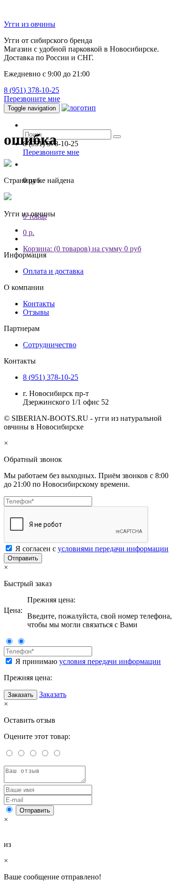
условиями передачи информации (113, 549)
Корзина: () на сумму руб (82, 249)
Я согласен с (91, 549)
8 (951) (31, 90)
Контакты (39, 304)
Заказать (20, 694)
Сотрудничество (49, 345)
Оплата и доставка (53, 271)
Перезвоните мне (32, 99)
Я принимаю (88, 661)
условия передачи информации (110, 661)
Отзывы (36, 312)
